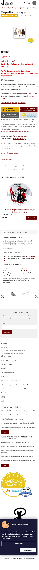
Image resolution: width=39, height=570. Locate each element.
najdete (16, 131)
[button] (36, 296)
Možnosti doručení (8, 61)
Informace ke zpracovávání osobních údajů (14, 385)
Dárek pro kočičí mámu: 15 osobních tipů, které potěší (18, 411)
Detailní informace (6, 160)
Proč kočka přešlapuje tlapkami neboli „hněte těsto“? (18, 427)
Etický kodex (5, 397)
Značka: (25, 16)
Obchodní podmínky (7, 373)
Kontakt (3, 369)
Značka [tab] (24, 232)
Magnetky (23, 268)
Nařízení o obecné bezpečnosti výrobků (13, 389)
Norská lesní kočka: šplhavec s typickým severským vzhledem (17, 452)
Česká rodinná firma (20, 136)
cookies (12, 532)
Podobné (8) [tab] (11, 232)
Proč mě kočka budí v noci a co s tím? (12, 419)
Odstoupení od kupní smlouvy (10, 381)
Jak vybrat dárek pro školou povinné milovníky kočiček (18, 423)
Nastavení (18, 544)
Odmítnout (9, 550)
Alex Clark (23, 270)
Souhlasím (28, 550)
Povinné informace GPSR (10, 153)
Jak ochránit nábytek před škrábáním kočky (14, 415)
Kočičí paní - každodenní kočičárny (14, 353)
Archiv (5, 432)
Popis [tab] (4, 232)
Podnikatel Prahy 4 (19, 139)
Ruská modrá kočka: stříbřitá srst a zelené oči (15, 442)
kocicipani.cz (8, 356)
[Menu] (34, 3)
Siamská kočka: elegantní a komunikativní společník (17, 447)
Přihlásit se (7, 332)
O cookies (4, 393)
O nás (2, 401)
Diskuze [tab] (18, 232)
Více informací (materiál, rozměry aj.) (13, 103)
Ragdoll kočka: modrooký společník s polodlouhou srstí (18, 461)
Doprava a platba (6, 365)
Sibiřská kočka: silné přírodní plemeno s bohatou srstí (17, 457)
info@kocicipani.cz (9, 347)
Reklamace (4, 377)
